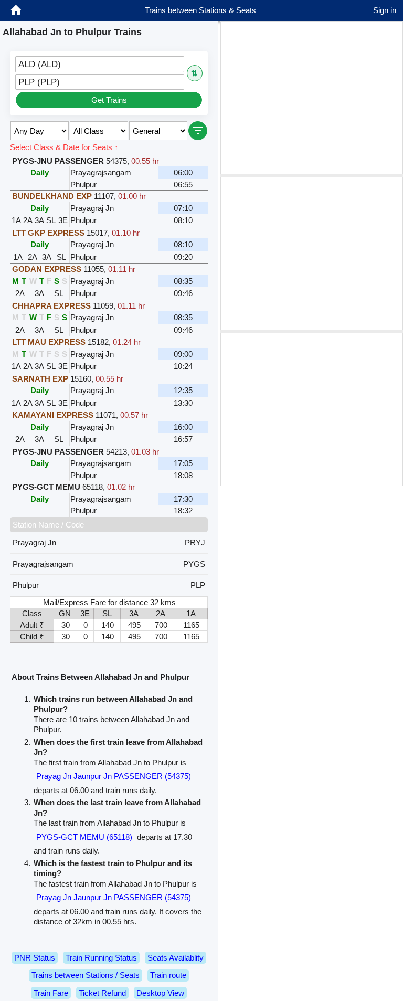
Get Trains (109, 100)
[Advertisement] (312, 97)
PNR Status (34, 957)
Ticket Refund (102, 992)
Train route (168, 975)
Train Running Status (101, 957)
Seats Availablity (175, 957)
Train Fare (51, 992)
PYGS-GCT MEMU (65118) (84, 837)
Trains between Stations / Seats (85, 975)
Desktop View (160, 992)
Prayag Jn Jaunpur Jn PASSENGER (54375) (113, 776)
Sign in (384, 10)
